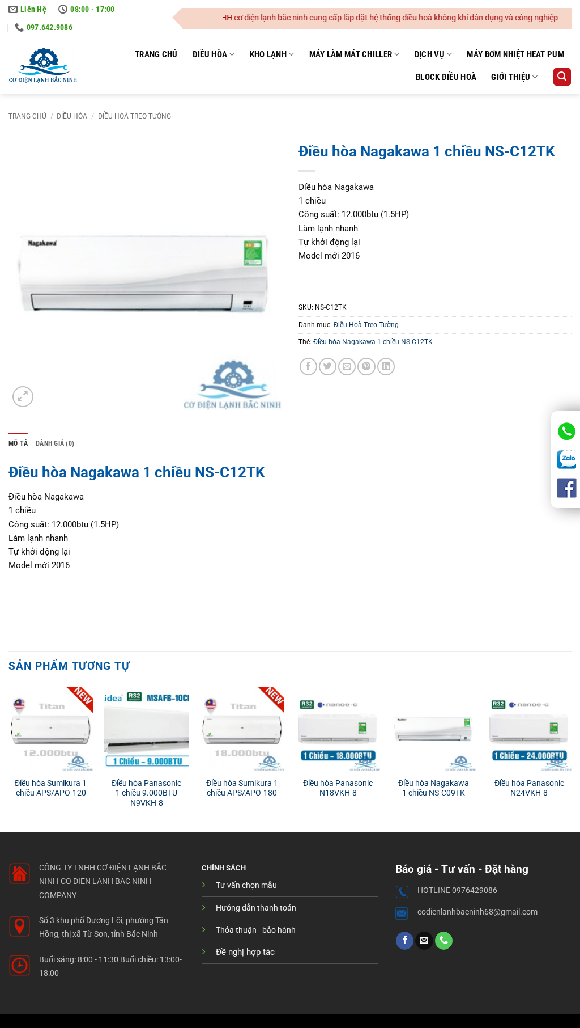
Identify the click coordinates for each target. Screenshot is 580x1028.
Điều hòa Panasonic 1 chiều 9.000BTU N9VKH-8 (146, 793)
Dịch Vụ (430, 54)
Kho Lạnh (268, 54)
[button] (561, 77)
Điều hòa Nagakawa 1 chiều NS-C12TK (373, 342)
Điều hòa (210, 54)
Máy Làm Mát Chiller (351, 54)
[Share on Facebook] (308, 366)
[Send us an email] (424, 941)
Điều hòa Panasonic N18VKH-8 (338, 788)
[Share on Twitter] (327, 366)
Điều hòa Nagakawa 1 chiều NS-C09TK (433, 788)
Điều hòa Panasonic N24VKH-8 (529, 788)
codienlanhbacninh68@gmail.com (477, 912)
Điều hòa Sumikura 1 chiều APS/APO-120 (51, 788)
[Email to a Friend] (347, 366)
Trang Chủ (156, 54)
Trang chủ (27, 116)
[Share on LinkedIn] (386, 366)
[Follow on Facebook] (404, 941)
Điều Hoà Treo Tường (134, 116)
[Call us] (444, 941)
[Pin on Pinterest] (366, 366)
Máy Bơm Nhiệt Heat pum (515, 54)
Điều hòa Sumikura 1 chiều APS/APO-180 (242, 788)
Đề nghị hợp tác (245, 952)
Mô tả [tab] (18, 443)
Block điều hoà (446, 77)
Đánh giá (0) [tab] (55, 443)
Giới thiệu (510, 77)
